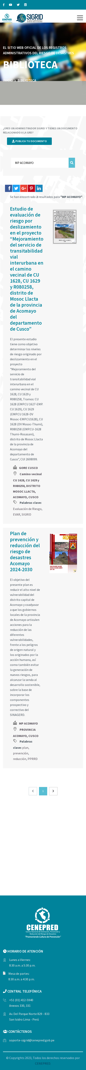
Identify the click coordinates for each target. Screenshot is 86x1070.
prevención (20, 753)
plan (25, 748)
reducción (19, 759)
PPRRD (33, 759)
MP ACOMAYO (28, 723)
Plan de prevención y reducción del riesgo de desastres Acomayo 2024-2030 (25, 551)
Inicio (8, 80)
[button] (80, 18)
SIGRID (26, 514)
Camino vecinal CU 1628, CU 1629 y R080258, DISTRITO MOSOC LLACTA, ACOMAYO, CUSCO (27, 485)
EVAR (16, 514)
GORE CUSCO (28, 468)
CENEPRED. (43, 1063)
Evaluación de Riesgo (27, 509)
